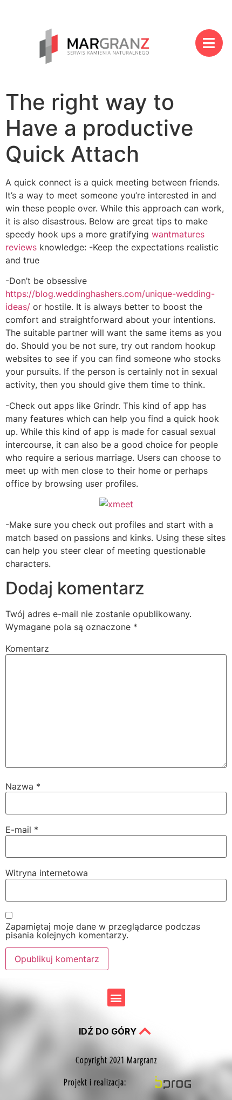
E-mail (21, 829)
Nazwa (22, 786)
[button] (116, 997)
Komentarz (27, 648)
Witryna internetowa (46, 873)
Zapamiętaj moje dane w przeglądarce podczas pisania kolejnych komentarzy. (102, 930)
